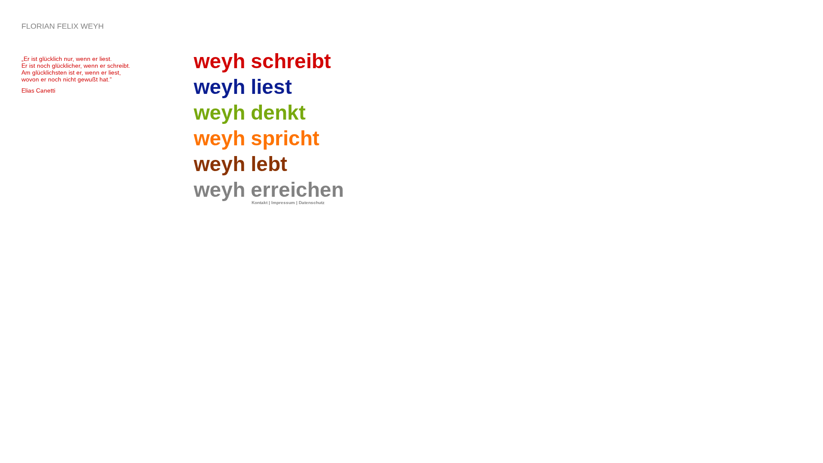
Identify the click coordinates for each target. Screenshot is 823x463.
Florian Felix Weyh (62, 26)
